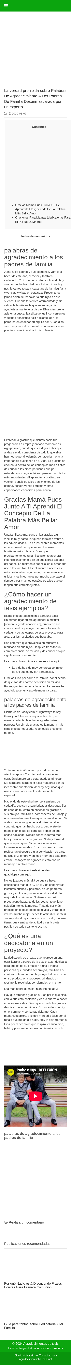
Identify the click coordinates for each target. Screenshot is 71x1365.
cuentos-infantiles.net (37, 988)
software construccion (38, 661)
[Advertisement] (35, 50)
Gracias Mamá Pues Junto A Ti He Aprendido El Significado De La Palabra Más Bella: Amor (40, 209)
